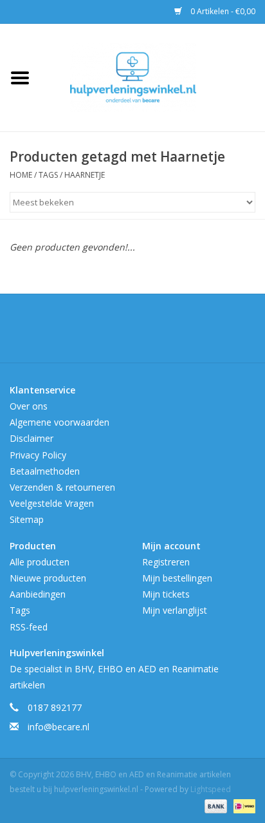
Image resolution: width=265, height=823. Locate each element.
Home (21, 174)
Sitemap (27, 519)
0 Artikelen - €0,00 (221, 11)
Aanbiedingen (38, 594)
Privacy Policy (38, 455)
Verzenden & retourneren (62, 487)
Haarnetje (84, 174)
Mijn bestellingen (177, 578)
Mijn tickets (166, 594)
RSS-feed (29, 627)
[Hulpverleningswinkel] (152, 76)
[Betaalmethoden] (214, 805)
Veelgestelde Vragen (52, 503)
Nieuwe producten (48, 578)
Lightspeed (210, 789)
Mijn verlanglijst (174, 610)
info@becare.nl (58, 727)
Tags (48, 174)
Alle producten (39, 562)
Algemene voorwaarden (59, 422)
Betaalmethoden (45, 471)
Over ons (29, 406)
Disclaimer (31, 438)
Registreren (166, 562)
